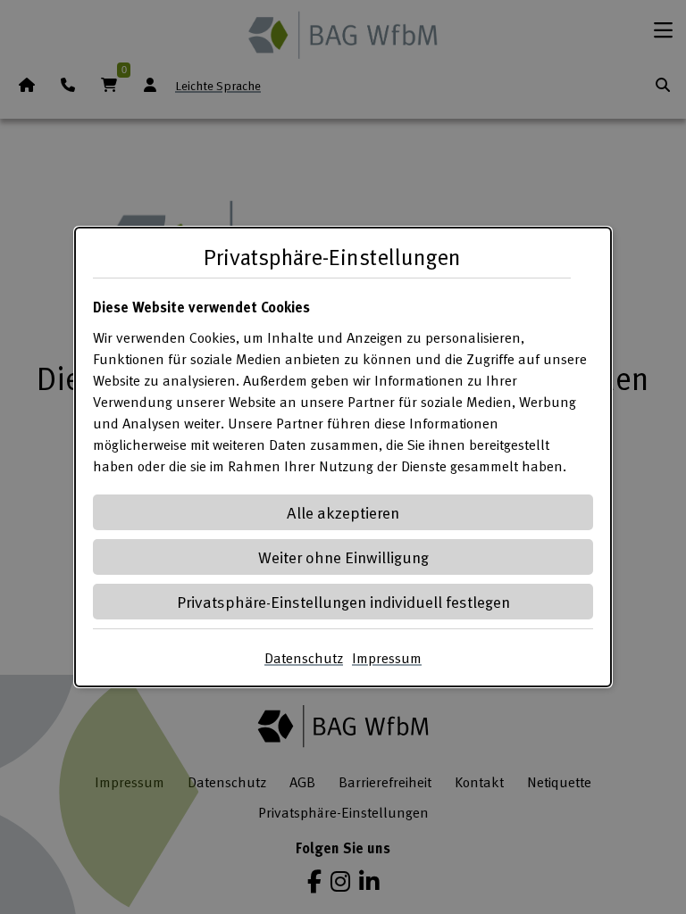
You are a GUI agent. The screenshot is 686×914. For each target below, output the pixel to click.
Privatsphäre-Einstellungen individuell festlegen (343, 601)
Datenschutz (303, 658)
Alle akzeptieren (343, 512)
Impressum (387, 658)
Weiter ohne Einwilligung (343, 556)
